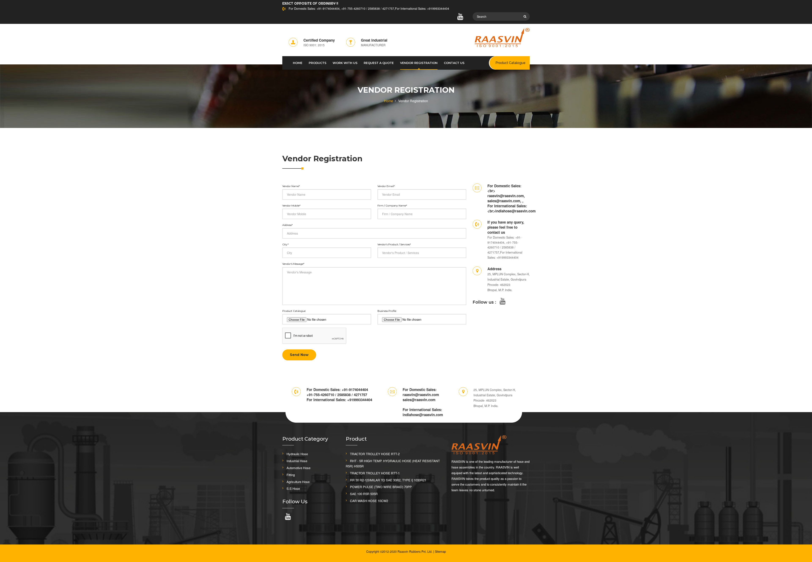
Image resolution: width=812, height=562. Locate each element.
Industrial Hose (297, 461)
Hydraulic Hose (297, 454)
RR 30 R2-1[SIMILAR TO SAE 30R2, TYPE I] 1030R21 (388, 480)
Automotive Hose (298, 468)
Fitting (291, 474)
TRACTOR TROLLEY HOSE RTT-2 (375, 454)
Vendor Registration (419, 63)
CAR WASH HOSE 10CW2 (369, 500)
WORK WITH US (345, 63)
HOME (297, 63)
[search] (525, 16)
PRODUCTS (317, 63)
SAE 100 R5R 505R (364, 493)
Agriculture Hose (298, 481)
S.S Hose (293, 488)
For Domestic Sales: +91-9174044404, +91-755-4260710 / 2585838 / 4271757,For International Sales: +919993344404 (369, 8)
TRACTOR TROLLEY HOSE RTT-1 (375, 473)
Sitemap (440, 551)
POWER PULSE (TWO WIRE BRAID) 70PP (381, 487)
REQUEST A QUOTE (379, 63)
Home (388, 100)
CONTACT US (454, 63)
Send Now (299, 355)
